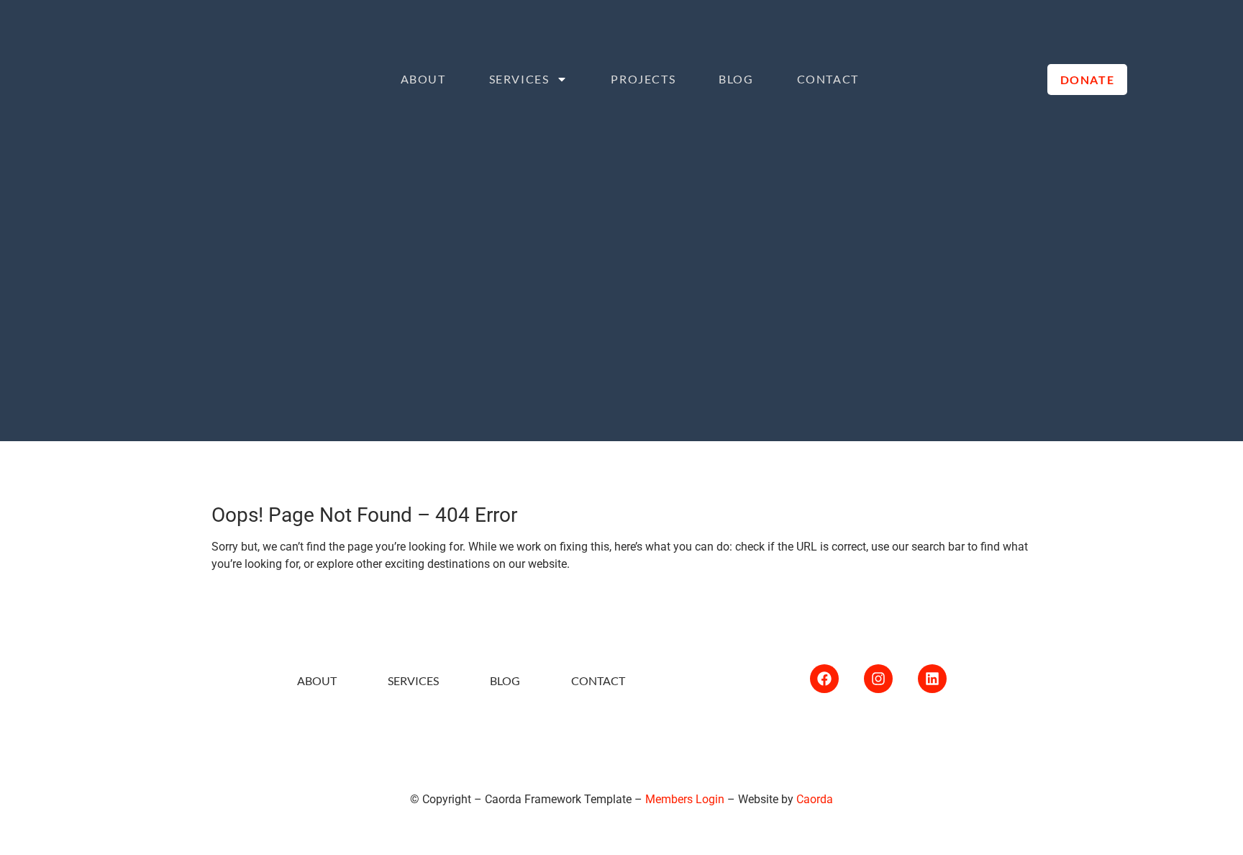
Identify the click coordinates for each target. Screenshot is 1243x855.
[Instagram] (878, 678)
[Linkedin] (932, 678)
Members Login (684, 799)
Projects (643, 79)
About (423, 79)
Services (519, 79)
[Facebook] (824, 678)
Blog (736, 79)
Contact (828, 79)
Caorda (814, 799)
